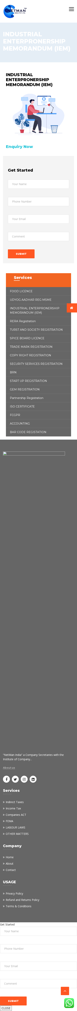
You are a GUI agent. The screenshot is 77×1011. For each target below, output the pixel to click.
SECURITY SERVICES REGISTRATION (36, 364)
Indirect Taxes (15, 802)
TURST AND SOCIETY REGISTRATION (36, 330)
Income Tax (13, 808)
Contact (11, 870)
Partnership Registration (26, 398)
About (9, 863)
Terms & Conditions (18, 906)
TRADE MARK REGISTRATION (31, 347)
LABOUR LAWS (15, 827)
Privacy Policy (14, 893)
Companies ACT (16, 815)
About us (9, 767)
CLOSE (6, 1008)
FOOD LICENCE (21, 291)
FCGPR (15, 415)
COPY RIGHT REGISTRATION (30, 355)
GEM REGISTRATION (25, 389)
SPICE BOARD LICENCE (27, 338)
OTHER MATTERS (17, 834)
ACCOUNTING (20, 423)
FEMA (9, 821)
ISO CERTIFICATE (22, 406)
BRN (13, 372)
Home (10, 857)
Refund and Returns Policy (22, 900)
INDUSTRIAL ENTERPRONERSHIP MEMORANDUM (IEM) (34, 310)
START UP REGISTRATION (28, 381)
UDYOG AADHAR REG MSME (31, 300)
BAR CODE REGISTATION (28, 432)
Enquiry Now (19, 146)
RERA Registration (23, 321)
